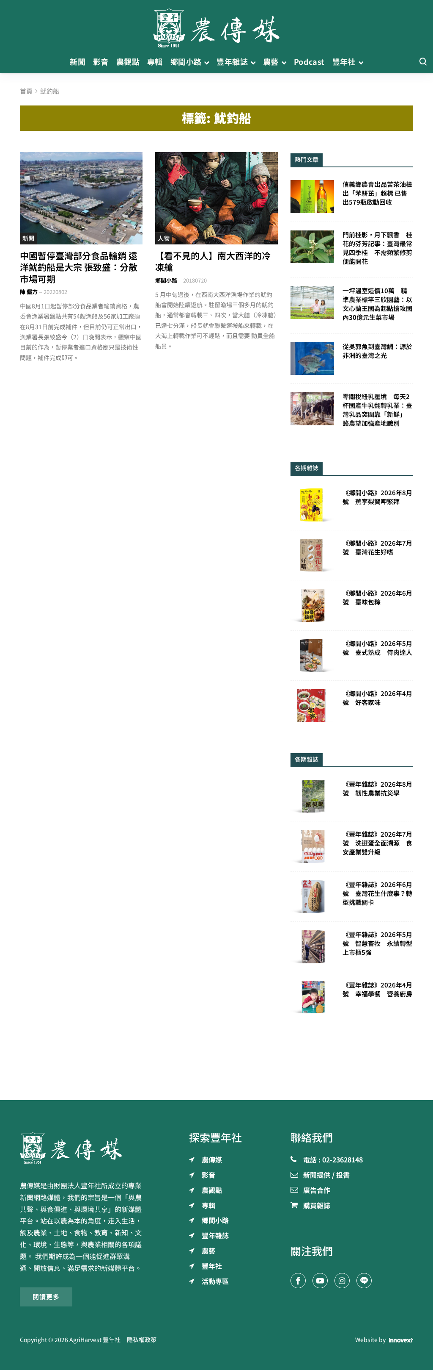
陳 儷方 (29, 292)
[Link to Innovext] (401, 1340)
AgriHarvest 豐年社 (95, 1339)
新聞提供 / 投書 (326, 1175)
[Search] (423, 62)
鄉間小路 (166, 280)
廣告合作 (316, 1191)
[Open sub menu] (206, 62)
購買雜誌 (316, 1206)
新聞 (28, 238)
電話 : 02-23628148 (333, 1160)
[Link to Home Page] (216, 25)
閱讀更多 (46, 1297)
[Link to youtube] (320, 1280)
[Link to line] (364, 1280)
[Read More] (81, 198)
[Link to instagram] (342, 1280)
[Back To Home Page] (81, 1148)
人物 (164, 238)
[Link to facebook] (298, 1280)
